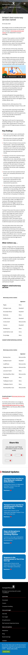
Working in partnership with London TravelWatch (11, 7)
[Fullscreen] (24, 76)
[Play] (4, 76)
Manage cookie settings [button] (12, 648)
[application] (14, 71)
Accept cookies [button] (6, 651)
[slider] (13, 76)
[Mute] (21, 76)
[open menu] (24, 4)
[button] (14, 72)
